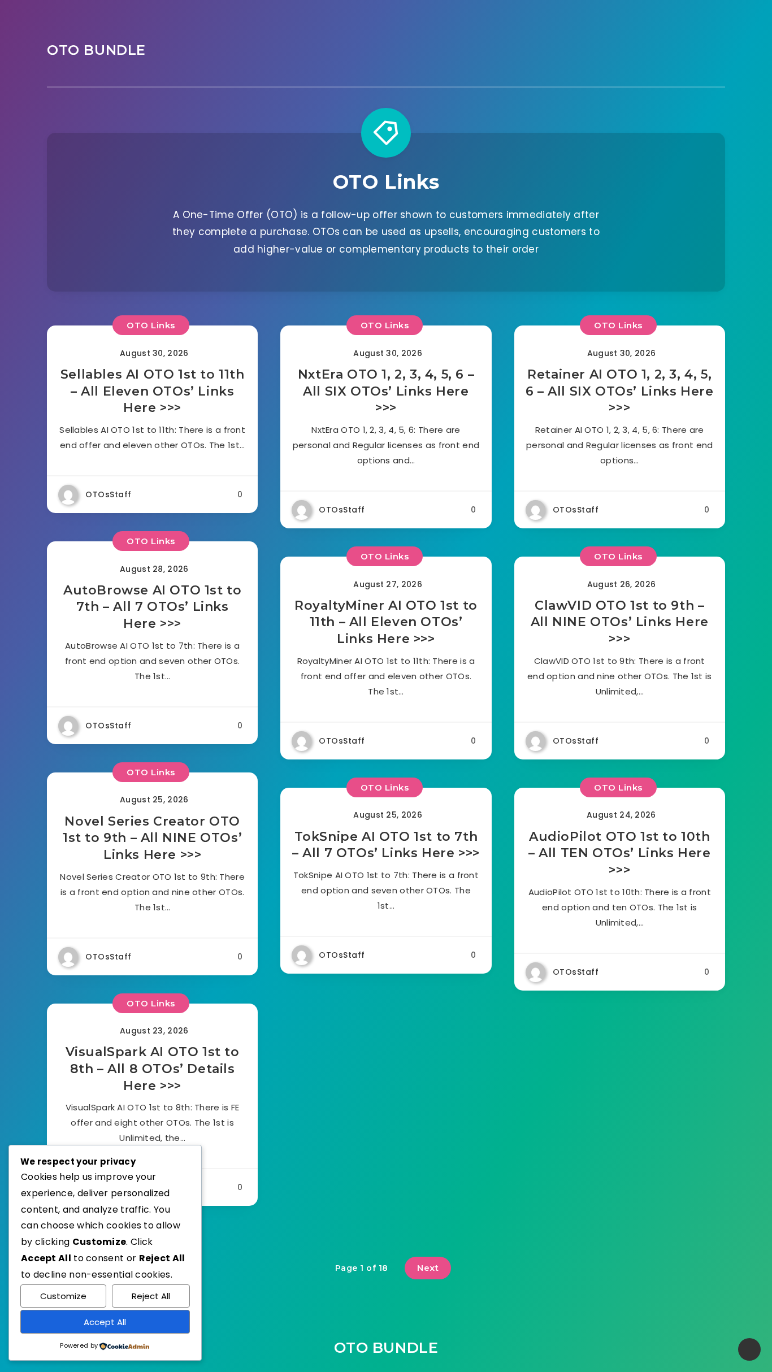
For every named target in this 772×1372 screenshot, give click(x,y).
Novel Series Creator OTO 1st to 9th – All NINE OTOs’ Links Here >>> (152, 838)
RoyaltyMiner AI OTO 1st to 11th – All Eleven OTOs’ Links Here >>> (386, 622)
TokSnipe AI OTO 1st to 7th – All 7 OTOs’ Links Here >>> (386, 845)
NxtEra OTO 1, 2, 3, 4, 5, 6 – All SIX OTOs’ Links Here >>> (386, 391)
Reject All (151, 1296)
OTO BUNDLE (96, 50)
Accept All (105, 1322)
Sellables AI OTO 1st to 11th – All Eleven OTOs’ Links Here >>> (152, 391)
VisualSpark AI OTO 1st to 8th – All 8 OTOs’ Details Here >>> (153, 1068)
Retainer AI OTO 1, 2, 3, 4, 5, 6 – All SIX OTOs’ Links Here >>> (620, 391)
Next (428, 1267)
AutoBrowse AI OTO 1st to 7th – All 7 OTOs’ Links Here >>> (152, 607)
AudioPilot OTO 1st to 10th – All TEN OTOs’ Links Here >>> (619, 853)
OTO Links (151, 325)
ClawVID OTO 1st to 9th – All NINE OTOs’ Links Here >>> (620, 622)
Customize (63, 1296)
